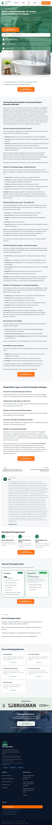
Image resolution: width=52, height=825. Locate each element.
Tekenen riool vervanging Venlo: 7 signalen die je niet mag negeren (28, 783)
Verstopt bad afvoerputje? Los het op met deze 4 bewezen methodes (21, 82)
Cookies (17, 823)
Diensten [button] (16, 3)
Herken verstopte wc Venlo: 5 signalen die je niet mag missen (29, 790)
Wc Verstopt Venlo (6, 784)
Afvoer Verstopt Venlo (10, 8)
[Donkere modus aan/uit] (40, 3)
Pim (6, 24)
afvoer (20, 122)
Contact (35, 3)
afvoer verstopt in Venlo (36, 122)
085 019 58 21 (18, 124)
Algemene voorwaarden (6, 823)
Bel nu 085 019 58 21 (9, 806)
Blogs (23, 3)
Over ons (29, 3)
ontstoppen (45, 118)
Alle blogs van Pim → (13, 524)
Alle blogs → (25, 795)
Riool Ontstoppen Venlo (7, 781)
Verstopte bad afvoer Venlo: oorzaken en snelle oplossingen (28, 777)
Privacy (13, 823)
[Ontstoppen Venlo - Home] (3, 3)
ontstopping (44, 436)
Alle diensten (4, 787)
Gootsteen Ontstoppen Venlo (8, 778)
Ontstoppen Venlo (8, 3)
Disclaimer (22, 823)
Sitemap (26, 823)
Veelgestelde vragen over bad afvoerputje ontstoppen (17, 84)
